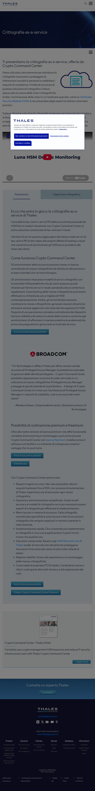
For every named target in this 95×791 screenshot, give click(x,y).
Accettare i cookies (22, 143)
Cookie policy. (63, 129)
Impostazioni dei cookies (59, 136)
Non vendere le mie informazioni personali (31, 136)
